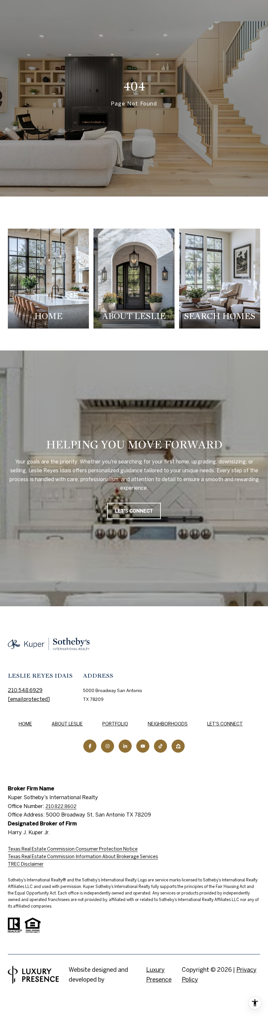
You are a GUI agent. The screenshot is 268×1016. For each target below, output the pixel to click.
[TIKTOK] (160, 746)
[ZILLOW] (178, 746)
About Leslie (67, 723)
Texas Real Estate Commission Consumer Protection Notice (73, 849)
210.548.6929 (25, 690)
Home (25, 723)
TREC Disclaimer (25, 864)
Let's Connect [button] (134, 511)
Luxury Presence (159, 974)
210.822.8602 (60, 806)
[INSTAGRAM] (107, 746)
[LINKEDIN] (125, 746)
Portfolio (115, 723)
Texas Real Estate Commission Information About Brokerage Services (83, 856)
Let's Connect (225, 723)
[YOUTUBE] (142, 746)
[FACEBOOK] (89, 746)
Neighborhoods (168, 723)
